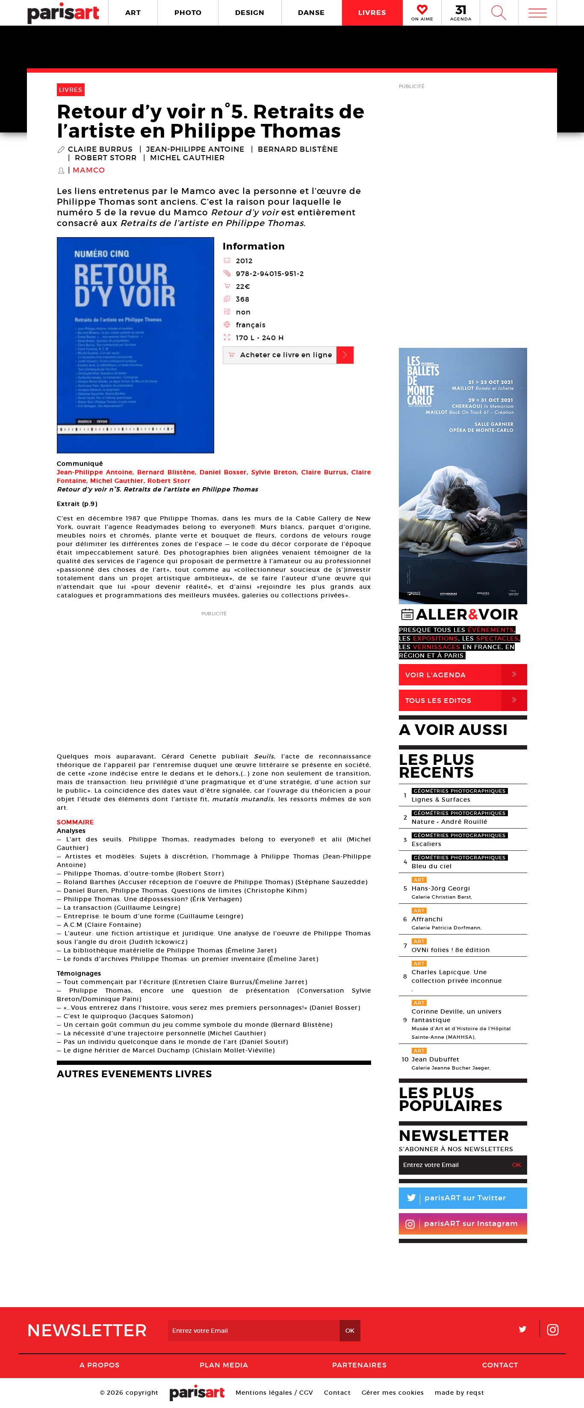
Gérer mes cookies (393, 1392)
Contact (500, 1365)
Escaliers (427, 844)
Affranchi (427, 919)
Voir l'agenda (462, 674)
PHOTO (188, 12)
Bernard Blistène (298, 149)
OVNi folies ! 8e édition (451, 950)
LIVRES (372, 12)
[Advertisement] (214, 679)
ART (133, 12)
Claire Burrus (100, 149)
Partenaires (359, 1365)
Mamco (89, 170)
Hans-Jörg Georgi (441, 888)
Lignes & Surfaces (441, 799)
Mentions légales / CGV (274, 1392)
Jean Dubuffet (436, 1059)
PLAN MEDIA (224, 1365)
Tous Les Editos (462, 700)
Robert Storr (106, 158)
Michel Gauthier (187, 158)
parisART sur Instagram (471, 1223)
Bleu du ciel (432, 866)
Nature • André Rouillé (449, 822)
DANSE (311, 12)
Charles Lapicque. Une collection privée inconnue (457, 976)
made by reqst (459, 1392)
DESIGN (250, 12)
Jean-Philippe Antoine (195, 149)
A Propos (100, 1365)
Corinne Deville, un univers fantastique (457, 1016)
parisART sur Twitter (455, 1199)
